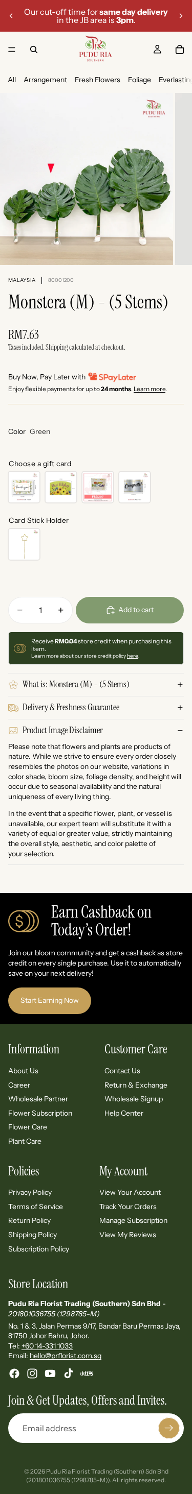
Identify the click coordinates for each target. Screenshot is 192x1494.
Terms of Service (35, 1206)
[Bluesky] (86, 1373)
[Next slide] (180, 16)
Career (19, 1084)
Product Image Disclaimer (63, 730)
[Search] (34, 49)
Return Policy (29, 1220)
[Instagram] (32, 1373)
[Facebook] (14, 1373)
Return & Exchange (135, 1084)
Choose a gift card (40, 463)
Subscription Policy (38, 1248)
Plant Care (24, 1141)
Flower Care (27, 1126)
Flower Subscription (40, 1113)
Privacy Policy (30, 1192)
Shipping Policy (32, 1234)
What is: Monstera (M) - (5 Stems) (76, 684)
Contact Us (122, 1070)
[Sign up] (169, 1428)
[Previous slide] (11, 16)
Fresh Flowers (97, 79)
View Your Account (130, 1192)
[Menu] (12, 49)
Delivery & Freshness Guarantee (71, 707)
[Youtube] (50, 1373)
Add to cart (136, 609)
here (132, 656)
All (12, 79)
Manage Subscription (133, 1220)
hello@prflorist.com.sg (65, 1355)
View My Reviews (127, 1234)
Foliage (139, 79)
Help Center (123, 1113)
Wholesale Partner (38, 1098)
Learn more (149, 389)
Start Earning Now (49, 1000)
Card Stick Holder (39, 520)
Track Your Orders (128, 1206)
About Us (23, 1070)
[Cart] (179, 49)
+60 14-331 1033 (47, 1346)
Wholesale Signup (133, 1098)
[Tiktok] (68, 1373)
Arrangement (45, 79)
